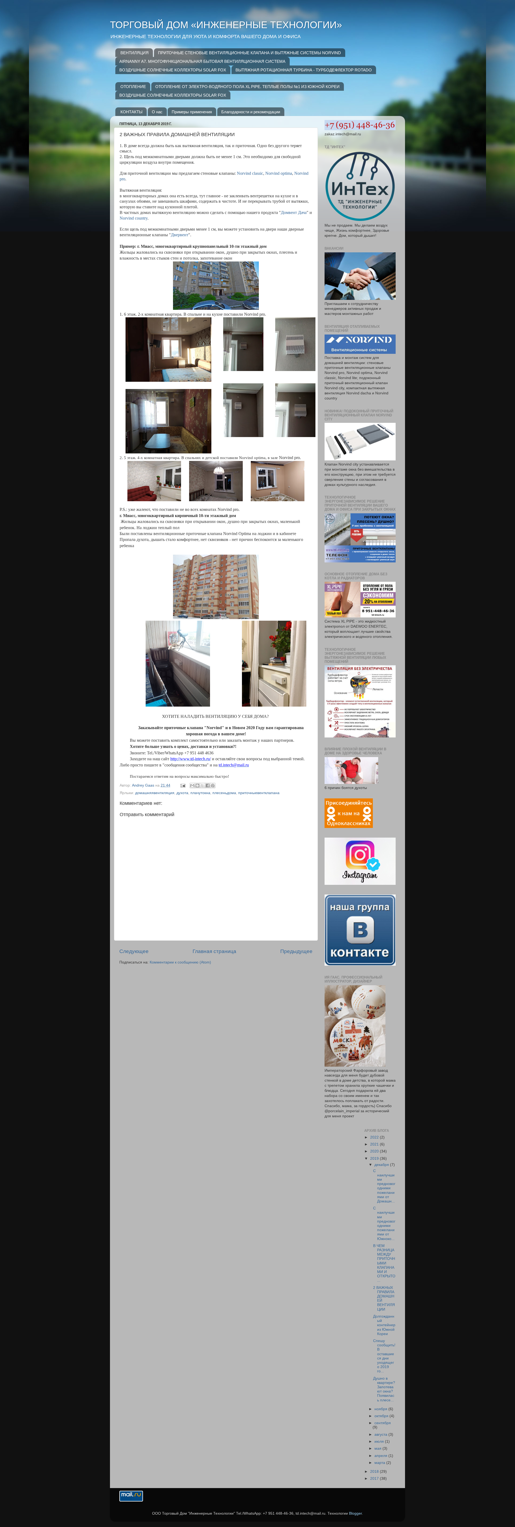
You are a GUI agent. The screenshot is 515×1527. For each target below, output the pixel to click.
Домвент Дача (294, 212)
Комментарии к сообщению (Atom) (180, 962)
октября (381, 1416)
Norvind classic (250, 173)
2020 (375, 1151)
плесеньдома (224, 793)
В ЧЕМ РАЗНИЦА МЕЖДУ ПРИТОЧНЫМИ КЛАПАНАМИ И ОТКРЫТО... (384, 1263)
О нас (157, 112)
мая (378, 1448)
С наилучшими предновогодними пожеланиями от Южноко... (384, 1223)
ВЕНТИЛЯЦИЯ (134, 52)
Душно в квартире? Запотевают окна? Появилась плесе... (384, 1389)
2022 (375, 1137)
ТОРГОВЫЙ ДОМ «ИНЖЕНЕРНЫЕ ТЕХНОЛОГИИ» (226, 24)
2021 (375, 1144)
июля (379, 1441)
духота (182, 793)
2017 (375, 1479)
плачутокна (200, 793)
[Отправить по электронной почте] (192, 785)
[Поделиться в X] (202, 785)
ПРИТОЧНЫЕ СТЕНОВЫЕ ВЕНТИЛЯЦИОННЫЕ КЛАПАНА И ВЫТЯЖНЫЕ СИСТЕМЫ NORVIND (249, 52)
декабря (382, 1165)
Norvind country (134, 218)
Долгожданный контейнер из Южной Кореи (384, 1325)
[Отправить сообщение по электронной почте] (182, 785)
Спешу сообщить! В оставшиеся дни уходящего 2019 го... (384, 1356)
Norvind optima (278, 173)
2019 (375, 1159)
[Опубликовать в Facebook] (207, 785)
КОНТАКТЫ (131, 112)
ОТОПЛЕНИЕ (133, 86)
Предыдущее (296, 951)
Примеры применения (192, 112)
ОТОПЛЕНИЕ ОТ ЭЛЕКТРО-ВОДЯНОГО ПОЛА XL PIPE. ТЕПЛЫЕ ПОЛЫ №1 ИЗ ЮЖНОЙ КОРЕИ (247, 86)
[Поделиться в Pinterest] (212, 785)
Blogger (355, 1513)
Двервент (179, 234)
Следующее (134, 951)
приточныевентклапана (258, 793)
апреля (381, 1456)
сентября (382, 1423)
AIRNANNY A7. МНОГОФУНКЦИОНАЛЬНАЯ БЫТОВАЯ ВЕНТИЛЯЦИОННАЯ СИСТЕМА (202, 61)
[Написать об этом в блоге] (197, 785)
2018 (375, 1472)
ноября (381, 1409)
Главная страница (214, 951)
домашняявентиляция (154, 793)
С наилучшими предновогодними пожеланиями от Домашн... (384, 1186)
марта (380, 1463)
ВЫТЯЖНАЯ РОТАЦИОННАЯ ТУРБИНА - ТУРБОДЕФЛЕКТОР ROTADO (304, 70)
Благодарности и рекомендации (250, 112)
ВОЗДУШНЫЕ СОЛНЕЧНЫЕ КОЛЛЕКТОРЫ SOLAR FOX (172, 70)
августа (381, 1435)
